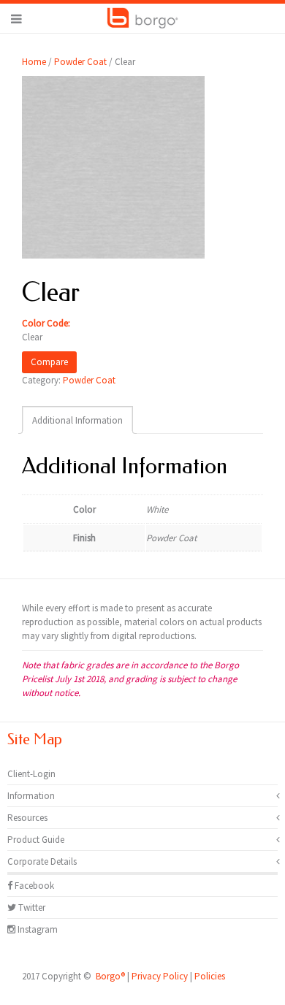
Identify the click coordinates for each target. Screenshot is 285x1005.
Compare (49, 362)
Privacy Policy (160, 976)
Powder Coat (80, 62)
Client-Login (31, 774)
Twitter (30, 907)
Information (31, 796)
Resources (27, 817)
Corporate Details (42, 861)
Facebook (33, 885)
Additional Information (77, 420)
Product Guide (35, 839)
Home (34, 62)
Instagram (36, 929)
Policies (209, 976)
